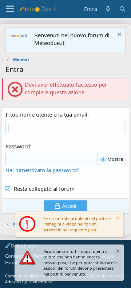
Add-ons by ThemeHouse (29, 281)
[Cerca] (122, 9)
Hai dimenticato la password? (42, 170)
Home (12, 262)
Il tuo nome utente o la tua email (46, 114)
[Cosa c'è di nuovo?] (108, 9)
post (92, 229)
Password (17, 146)
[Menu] (10, 9)
